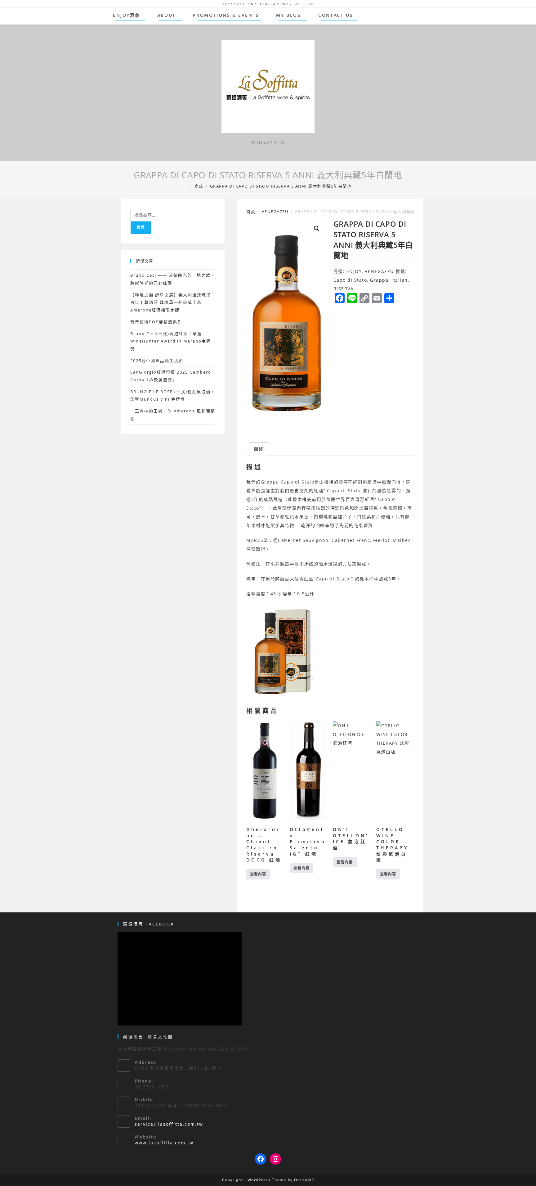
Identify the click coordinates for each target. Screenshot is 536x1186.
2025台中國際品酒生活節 (156, 360)
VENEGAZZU (275, 211)
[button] (316, 228)
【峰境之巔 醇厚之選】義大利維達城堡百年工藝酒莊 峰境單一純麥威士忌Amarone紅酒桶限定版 (170, 302)
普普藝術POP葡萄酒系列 (156, 322)
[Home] (186, 186)
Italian (399, 280)
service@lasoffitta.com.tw (169, 1124)
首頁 (250, 211)
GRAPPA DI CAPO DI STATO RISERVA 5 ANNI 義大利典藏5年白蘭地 (281, 186)
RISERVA (343, 289)
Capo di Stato (350, 280)
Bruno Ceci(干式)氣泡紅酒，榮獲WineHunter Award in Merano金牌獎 (170, 341)
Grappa (379, 280)
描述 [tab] (258, 449)
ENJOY (354, 271)
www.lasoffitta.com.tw (164, 1143)
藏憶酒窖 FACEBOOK (148, 924)
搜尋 (141, 227)
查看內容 (258, 874)
